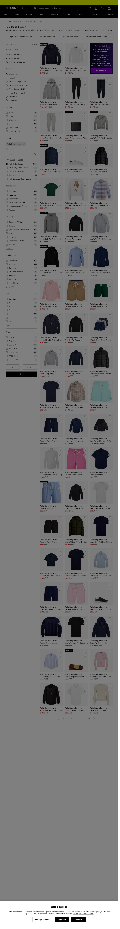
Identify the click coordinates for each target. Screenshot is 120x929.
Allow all (78, 919)
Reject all (62, 919)
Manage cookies (42, 919)
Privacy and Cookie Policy (83, 914)
